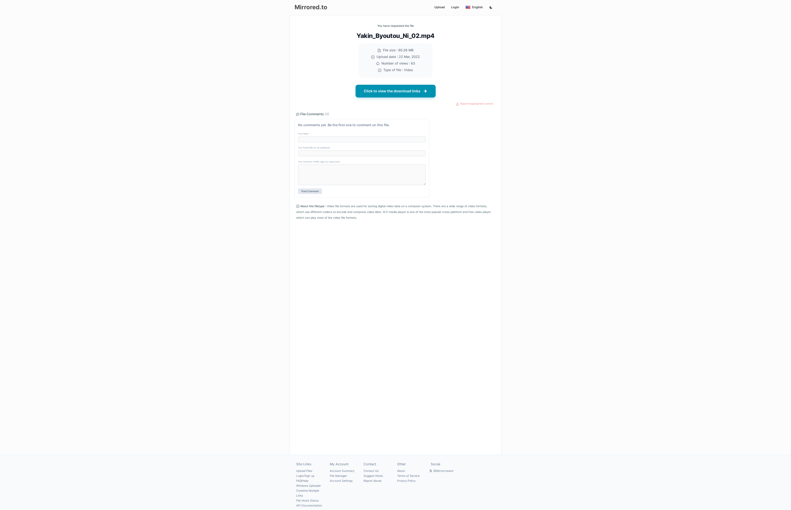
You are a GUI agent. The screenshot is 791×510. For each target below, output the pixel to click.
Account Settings (341, 480)
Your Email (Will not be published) (314, 148)
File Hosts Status (307, 500)
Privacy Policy (406, 480)
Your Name (303, 134)
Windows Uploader (308, 485)
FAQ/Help (302, 480)
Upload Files (304, 470)
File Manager (338, 475)
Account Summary (342, 470)
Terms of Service (408, 475)
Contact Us (371, 470)
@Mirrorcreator (443, 470)
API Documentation (309, 505)
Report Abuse (372, 480)
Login (455, 7)
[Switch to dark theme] (491, 7)
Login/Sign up (305, 475)
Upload (439, 7)
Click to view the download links (392, 91)
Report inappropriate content (476, 103)
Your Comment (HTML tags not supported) (319, 162)
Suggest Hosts (373, 475)
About (401, 470)
